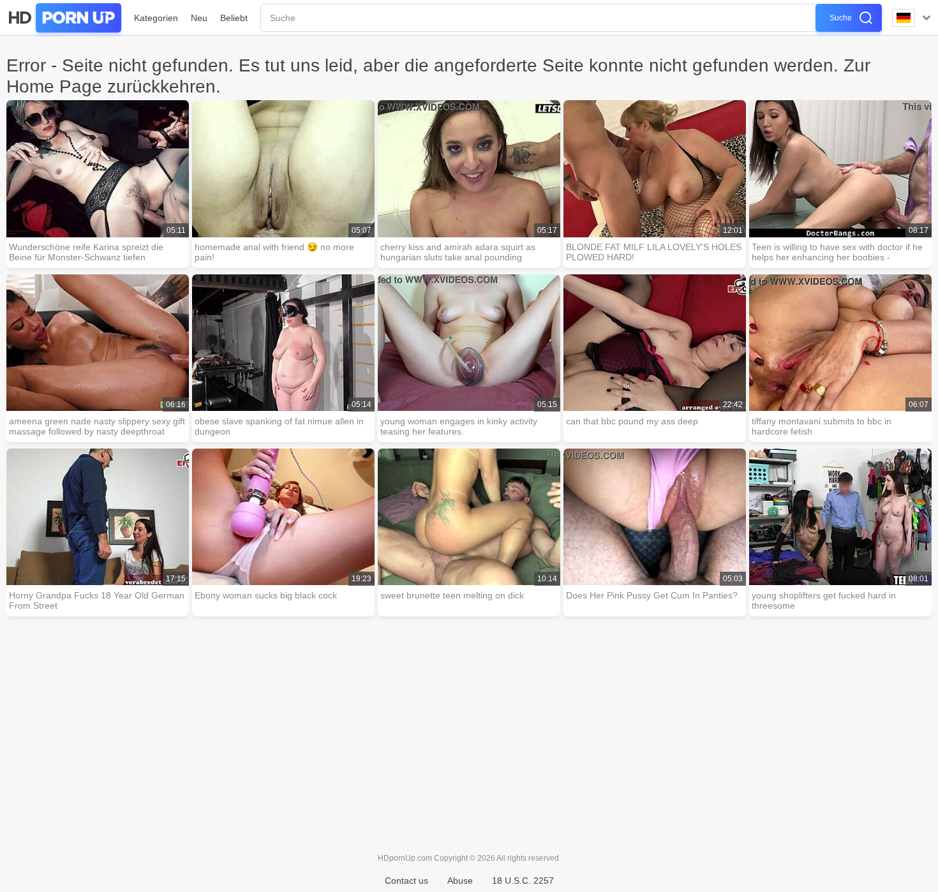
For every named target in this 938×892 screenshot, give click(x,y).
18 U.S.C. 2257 (523, 880)
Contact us (406, 880)
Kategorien (156, 18)
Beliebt (234, 18)
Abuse (460, 880)
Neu (199, 18)
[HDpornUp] (63, 18)
